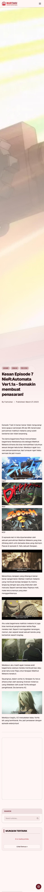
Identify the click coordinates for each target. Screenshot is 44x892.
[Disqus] (22, 768)
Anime (6, 368)
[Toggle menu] (40, 3)
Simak (14, 368)
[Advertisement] (19, 869)
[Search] (37, 818)
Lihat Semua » (22, 847)
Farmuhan (8, 402)
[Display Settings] (38, 886)
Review (24, 368)
